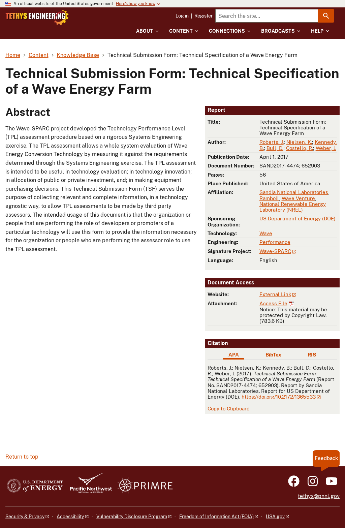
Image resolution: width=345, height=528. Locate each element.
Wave (265, 233)
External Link (275, 294)
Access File (273, 303)
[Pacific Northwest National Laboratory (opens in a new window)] (88, 486)
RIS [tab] (312, 355)
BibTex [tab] (273, 355)
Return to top (21, 457)
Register (203, 15)
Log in (182, 15)
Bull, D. (274, 148)
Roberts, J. (271, 142)
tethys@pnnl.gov (319, 496)
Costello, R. (299, 148)
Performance (274, 242)
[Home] (37, 17)
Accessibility (70, 516)
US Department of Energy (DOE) (297, 218)
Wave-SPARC (275, 251)
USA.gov (275, 516)
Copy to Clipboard (229, 408)
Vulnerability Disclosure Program (131, 516)
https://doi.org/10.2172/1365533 (279, 397)
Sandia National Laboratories (293, 192)
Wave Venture (298, 198)
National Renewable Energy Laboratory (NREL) (292, 207)
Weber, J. (326, 148)
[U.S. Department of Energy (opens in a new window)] (34, 486)
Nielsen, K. (299, 142)
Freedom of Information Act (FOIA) (216, 516)
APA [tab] (233, 355)
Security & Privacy (24, 516)
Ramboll (269, 198)
